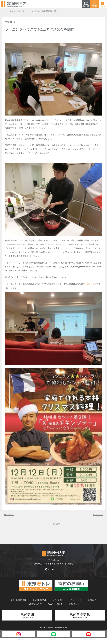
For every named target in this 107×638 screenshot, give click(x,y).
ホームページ (89, 284)
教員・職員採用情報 (18, 600)
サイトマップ (76, 600)
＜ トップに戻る (53, 524)
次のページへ (98, 515)
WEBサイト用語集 (55, 604)
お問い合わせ (74, 604)
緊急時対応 (92, 600)
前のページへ (9, 515)
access (52, 569)
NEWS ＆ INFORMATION (17, 11)
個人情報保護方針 (39, 600)
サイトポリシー (58, 600)
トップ (3, 11)
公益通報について (35, 604)
